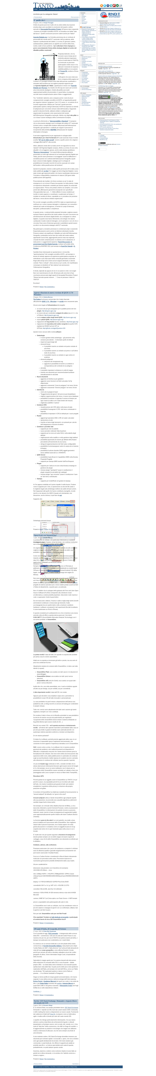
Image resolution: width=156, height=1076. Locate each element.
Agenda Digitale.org (40, 37)
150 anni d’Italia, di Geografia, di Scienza (50, 929)
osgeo (46, 529)
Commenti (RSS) (60, 1066)
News (41, 287)
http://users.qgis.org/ (69, 317)
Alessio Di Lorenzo (86, 57)
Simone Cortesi (85, 81)
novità (61, 301)
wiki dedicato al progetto (60, 917)
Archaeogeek (85, 88)
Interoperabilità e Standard (59, 121)
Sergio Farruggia (48, 22)
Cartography (85, 72)
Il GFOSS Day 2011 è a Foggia (105, 86)
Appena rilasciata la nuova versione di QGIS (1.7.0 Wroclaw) (53, 293)
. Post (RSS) (52, 1066)
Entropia (84, 19)
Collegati (102, 135)
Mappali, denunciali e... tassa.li (105, 94)
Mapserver (84, 98)
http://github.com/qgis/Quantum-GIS (54, 328)
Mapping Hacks (85, 96)
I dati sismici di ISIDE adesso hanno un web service (110, 23)
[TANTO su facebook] (107, 6)
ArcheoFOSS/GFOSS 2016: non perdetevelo (111, 124)
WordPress (47, 1066)
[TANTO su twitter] (104, 6)
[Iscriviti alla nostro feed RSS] (101, 6)
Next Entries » (75, 1064)
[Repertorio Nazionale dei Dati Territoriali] (110, 18)
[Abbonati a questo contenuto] (81, 27)
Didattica (84, 16)
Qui (104, 83)
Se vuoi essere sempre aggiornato (55, 9)
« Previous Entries (37, 1064)
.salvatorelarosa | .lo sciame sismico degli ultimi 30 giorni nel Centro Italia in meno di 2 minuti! (89, 49)
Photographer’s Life (86, 64)
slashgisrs (84, 101)
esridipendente (85, 74)
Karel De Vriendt (66, 246)
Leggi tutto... (106, 68)
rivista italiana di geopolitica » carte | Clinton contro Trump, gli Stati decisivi (88, 38)
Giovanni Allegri (47, 1005)
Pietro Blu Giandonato (50, 931)
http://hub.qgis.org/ (72, 322)
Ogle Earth (84, 79)
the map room (85, 103)
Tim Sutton (37, 299)
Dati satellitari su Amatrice (106, 125)
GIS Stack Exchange (71, 1007)
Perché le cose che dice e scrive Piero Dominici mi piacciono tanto (109, 129)
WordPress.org (103, 139)
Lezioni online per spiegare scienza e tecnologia (110, 76)
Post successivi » (75, 17)
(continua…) (37, 991)
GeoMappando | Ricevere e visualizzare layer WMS (88, 45)
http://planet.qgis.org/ (56, 319)
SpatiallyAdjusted (86, 102)
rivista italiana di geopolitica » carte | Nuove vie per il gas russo (89, 42)
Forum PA (63, 71)
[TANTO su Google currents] (111, 6)
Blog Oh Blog (74, 1066)
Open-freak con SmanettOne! (45, 535)
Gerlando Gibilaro (48, 537)
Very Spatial (85, 82)
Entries (103, 136)
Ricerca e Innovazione (41, 152)
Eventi (83, 17)
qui (61, 495)
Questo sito (42, 9)
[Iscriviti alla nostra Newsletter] (120, 6)
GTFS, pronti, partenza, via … (107, 127)
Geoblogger (85, 75)
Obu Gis (84, 99)
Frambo (84, 60)
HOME (35, 9)
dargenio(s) (84, 58)
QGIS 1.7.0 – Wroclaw (49, 301)
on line (46, 171)
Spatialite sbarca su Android (105, 66)
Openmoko (54, 580)
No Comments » (50, 287)
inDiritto (84, 62)
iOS (108, 107)
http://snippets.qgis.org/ (51, 315)
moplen (59, 983)
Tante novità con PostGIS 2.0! (105, 71)
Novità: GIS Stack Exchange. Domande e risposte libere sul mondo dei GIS (55, 1002)
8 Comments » (53, 529)
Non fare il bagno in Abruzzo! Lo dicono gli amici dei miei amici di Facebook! (110, 29)
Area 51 (52, 1014)
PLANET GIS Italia (86, 27)
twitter (67, 9)
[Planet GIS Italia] (117, 6)
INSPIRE (53, 130)
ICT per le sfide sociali (46, 140)
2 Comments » (49, 923)
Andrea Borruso (48, 297)
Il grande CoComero (87, 61)
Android (114, 107)
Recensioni (84, 22)
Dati (83, 14)
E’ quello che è (39, 20)
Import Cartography (86, 95)
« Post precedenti (37, 17)
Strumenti (84, 23)
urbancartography (86, 105)
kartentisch (84, 76)
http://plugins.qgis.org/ (49, 311)
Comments (104, 138)
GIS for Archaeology (87, 89)
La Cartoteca (85, 78)
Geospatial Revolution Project (51, 29)
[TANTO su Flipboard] (114, 6)
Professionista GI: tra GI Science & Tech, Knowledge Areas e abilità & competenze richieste (110, 121)
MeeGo (75, 582)
